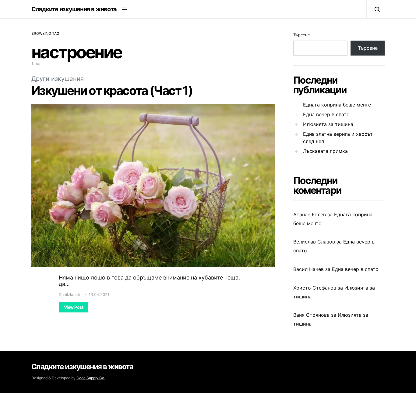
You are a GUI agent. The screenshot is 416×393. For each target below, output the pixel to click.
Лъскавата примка (325, 151)
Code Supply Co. (90, 378)
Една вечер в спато (326, 114)
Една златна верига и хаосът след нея (338, 137)
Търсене (301, 34)
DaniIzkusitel (71, 294)
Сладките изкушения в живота (74, 9)
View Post (73, 307)
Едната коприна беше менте (337, 105)
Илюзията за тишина (328, 124)
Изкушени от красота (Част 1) (111, 90)
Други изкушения (57, 78)
